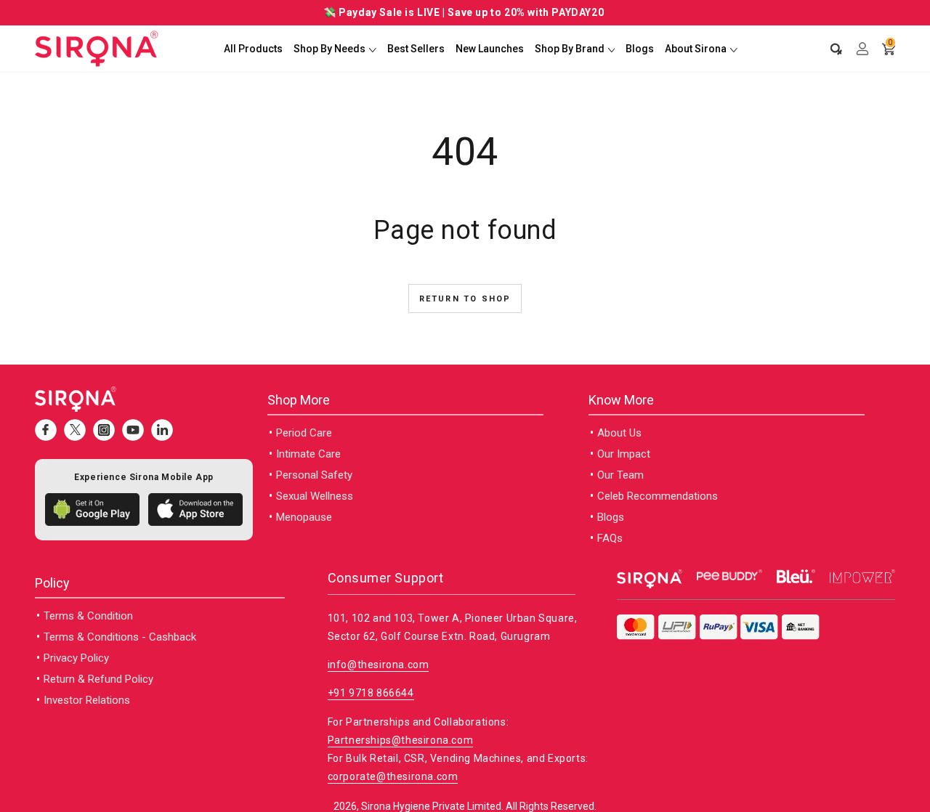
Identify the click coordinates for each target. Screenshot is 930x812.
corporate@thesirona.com (393, 776)
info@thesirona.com (378, 664)
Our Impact (623, 453)
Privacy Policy (76, 658)
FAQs (610, 538)
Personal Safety (314, 475)
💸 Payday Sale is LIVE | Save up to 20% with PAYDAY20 (465, 12)
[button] (829, 49)
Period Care (304, 432)
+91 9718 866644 (371, 693)
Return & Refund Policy (98, 679)
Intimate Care (308, 453)
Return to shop (465, 299)
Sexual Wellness (314, 496)
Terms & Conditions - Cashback (120, 636)
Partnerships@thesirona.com (401, 740)
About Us (619, 432)
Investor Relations (87, 700)
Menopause (304, 517)
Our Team (620, 475)
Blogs (610, 517)
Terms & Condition (88, 615)
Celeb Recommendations (657, 496)
